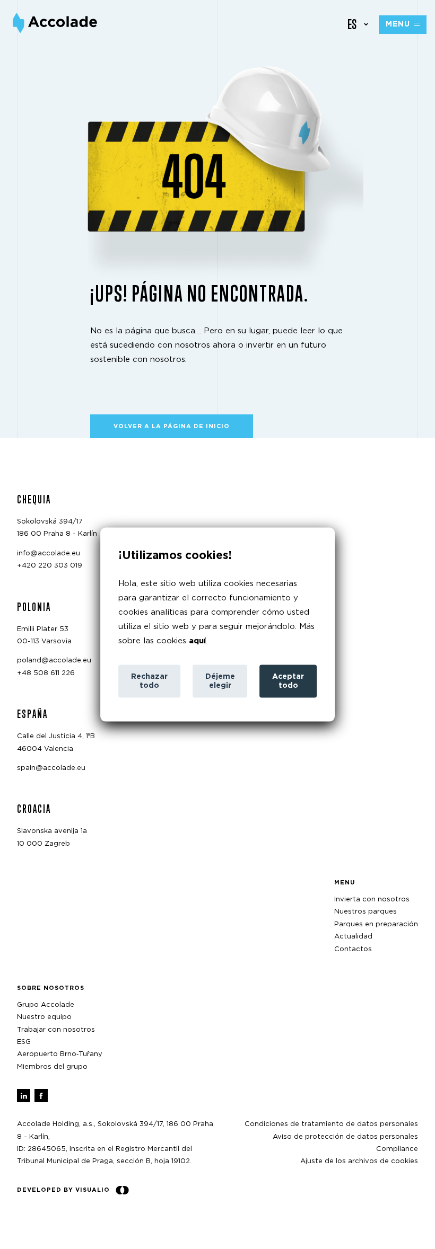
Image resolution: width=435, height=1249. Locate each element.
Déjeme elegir (220, 681)
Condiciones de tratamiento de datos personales (331, 1124)
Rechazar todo (149, 681)
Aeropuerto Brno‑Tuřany (59, 1054)
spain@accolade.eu (51, 768)
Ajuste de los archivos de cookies (359, 1161)
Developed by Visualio (63, 1190)
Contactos (353, 949)
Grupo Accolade (45, 1005)
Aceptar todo (288, 681)
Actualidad (353, 936)
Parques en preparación (376, 924)
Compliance (397, 1149)
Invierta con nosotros (372, 899)
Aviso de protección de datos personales (345, 1136)
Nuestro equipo (44, 1017)
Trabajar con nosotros (56, 1029)
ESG (24, 1042)
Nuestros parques (365, 911)
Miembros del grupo (52, 1067)
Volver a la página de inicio (172, 426)
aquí (197, 641)
